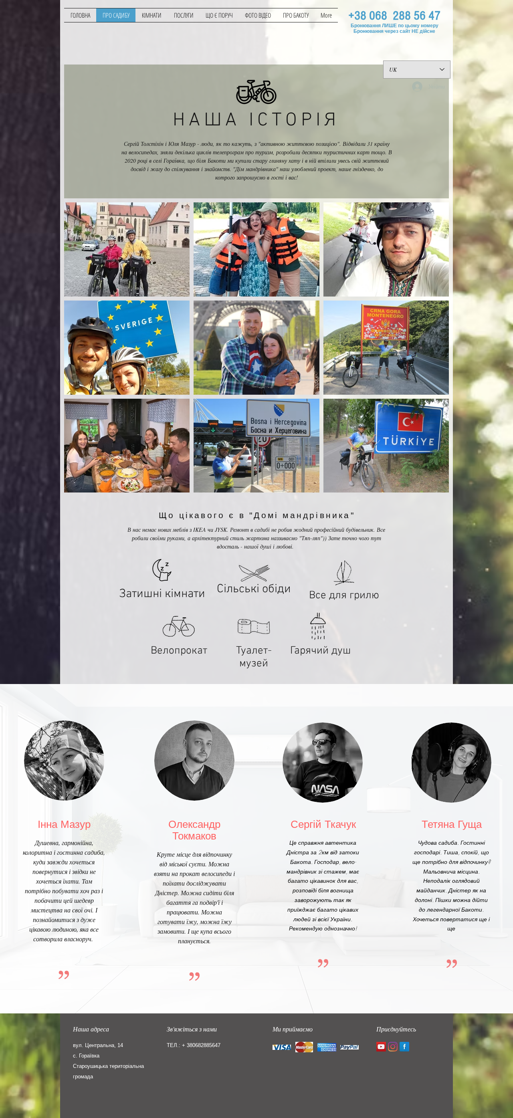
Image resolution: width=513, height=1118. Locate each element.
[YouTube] (381, 1046)
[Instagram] (393, 1046)
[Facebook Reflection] (404, 1046)
